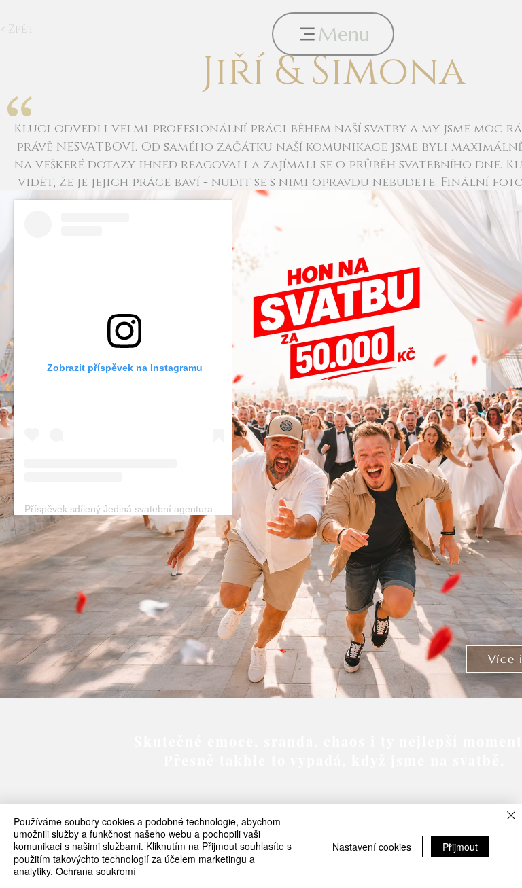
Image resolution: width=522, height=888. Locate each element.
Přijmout (460, 846)
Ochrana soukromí (96, 871)
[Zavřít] (511, 816)
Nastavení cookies (371, 846)
